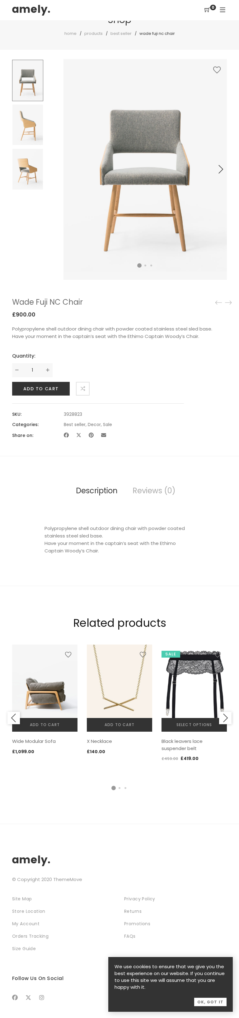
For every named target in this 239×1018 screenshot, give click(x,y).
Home (70, 33)
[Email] (103, 435)
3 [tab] (125, 788)
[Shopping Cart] (207, 10)
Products (93, 33)
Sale (107, 424)
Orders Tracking (30, 936)
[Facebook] (66, 435)
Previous (13, 718)
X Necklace (99, 741)
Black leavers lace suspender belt (182, 745)
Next (220, 169)
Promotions (137, 924)
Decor (94, 424)
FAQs (130, 936)
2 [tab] (119, 788)
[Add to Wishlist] (217, 70)
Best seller (121, 33)
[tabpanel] (44, 700)
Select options (194, 724)
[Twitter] (78, 435)
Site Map (22, 899)
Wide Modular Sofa (34, 741)
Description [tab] (97, 491)
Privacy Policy (139, 899)
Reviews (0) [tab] (154, 491)
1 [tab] (113, 788)
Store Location (28, 911)
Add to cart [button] (45, 724)
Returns (133, 911)
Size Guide (24, 948)
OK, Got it (210, 1002)
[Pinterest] (91, 435)
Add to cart (41, 389)
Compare (83, 389)
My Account (26, 924)
